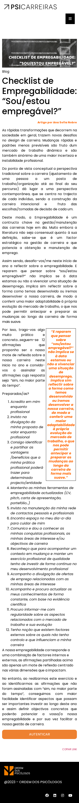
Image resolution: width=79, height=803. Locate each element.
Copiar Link (69, 749)
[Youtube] (70, 795)
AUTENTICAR (39, 734)
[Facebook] (47, 795)
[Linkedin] (54, 795)
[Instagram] (62, 795)
